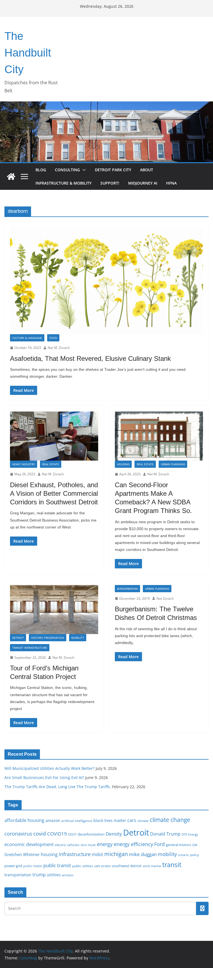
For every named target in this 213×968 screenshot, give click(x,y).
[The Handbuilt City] (106, 105)
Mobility (77, 638)
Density (114, 834)
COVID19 (57, 834)
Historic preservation (47, 638)
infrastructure (75, 854)
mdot (97, 854)
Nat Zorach (165, 598)
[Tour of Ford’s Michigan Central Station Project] (54, 609)
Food (53, 338)
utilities (54, 874)
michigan (116, 854)
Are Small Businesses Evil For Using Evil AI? (44, 777)
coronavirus (18, 833)
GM (194, 845)
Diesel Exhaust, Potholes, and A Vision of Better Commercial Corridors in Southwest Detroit (54, 493)
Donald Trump (165, 834)
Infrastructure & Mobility (64, 183)
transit (171, 864)
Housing (123, 464)
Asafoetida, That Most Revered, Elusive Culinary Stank (90, 358)
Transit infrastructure (29, 648)
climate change (170, 820)
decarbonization (91, 834)
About (146, 169)
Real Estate (50, 464)
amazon (52, 820)
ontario (183, 855)
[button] (83, 170)
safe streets (102, 866)
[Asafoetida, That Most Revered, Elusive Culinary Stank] (106, 280)
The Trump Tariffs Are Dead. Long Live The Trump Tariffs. (57, 786)
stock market (152, 866)
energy (105, 844)
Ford (159, 844)
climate (143, 820)
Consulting (67, 169)
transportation (17, 874)
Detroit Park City (113, 169)
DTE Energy (190, 834)
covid (39, 833)
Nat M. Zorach (59, 347)
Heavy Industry (23, 464)
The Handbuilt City (27, 52)
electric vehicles (67, 844)
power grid (13, 866)
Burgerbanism (127, 589)
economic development (29, 844)
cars (131, 820)
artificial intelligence (76, 820)
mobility (167, 854)
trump (39, 875)
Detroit (18, 638)
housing (49, 854)
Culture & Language (27, 338)
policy (194, 854)
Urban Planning (173, 464)
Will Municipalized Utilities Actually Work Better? (49, 768)
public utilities (82, 866)
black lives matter (109, 820)
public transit (57, 865)
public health (32, 866)
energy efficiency (133, 844)
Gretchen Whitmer (22, 854)
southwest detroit (126, 865)
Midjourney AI (142, 183)
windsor (68, 875)
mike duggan (143, 854)
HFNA (171, 183)
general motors (178, 844)
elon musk (88, 845)
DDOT (72, 834)
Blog (41, 169)
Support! (109, 183)
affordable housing (24, 820)
